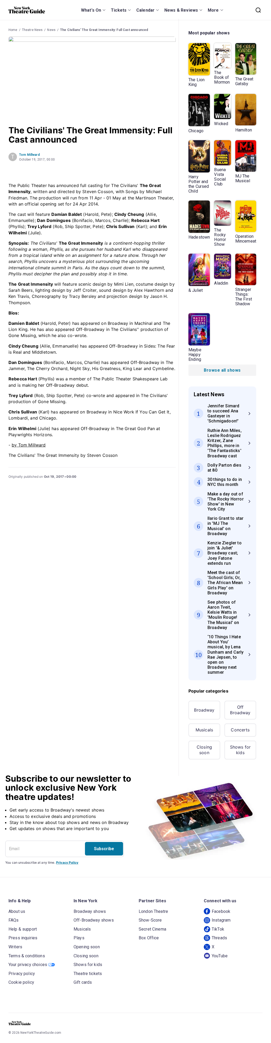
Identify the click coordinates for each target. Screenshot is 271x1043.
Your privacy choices (27, 964)
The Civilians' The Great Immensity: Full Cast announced (104, 30)
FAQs (13, 920)
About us (16, 911)
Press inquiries (22, 937)
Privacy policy (21, 973)
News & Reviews (181, 10)
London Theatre (153, 911)
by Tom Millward (29, 445)
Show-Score (150, 920)
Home (12, 30)
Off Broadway (240, 710)
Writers (15, 946)
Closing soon (204, 749)
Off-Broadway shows (94, 920)
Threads (219, 937)
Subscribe (104, 848)
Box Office (149, 937)
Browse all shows (222, 370)
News (51, 30)
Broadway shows (90, 911)
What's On (91, 10)
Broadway (204, 710)
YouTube (220, 955)
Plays (79, 937)
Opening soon (87, 946)
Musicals (204, 729)
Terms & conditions (26, 955)
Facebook (221, 911)
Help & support (22, 929)
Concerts (240, 729)
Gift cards (83, 982)
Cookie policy (21, 982)
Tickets (119, 10)
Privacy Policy (67, 862)
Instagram (221, 920)
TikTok (218, 929)
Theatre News (32, 30)
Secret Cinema (152, 929)
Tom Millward (29, 155)
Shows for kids (240, 749)
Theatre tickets (88, 973)
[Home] (26, 10)
